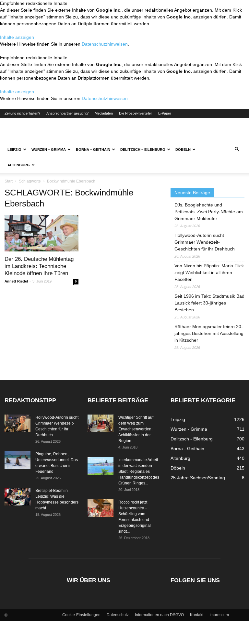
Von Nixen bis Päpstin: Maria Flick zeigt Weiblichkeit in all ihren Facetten (209, 272)
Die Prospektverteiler (135, 113)
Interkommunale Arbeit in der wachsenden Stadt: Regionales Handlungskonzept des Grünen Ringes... (138, 471)
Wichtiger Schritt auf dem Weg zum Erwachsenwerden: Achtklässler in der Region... (135, 429)
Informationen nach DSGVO (159, 615)
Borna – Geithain (93, 149)
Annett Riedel (16, 281)
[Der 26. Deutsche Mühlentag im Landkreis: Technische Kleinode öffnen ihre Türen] (41, 233)
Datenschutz (118, 615)
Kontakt (196, 615)
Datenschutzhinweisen (105, 44)
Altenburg (18, 165)
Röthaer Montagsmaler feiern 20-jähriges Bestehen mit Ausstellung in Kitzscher (208, 333)
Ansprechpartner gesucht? (67, 113)
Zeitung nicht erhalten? (22, 113)
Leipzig (14, 149)
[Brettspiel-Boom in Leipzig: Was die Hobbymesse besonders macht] (17, 496)
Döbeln (183, 149)
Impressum (219, 615)
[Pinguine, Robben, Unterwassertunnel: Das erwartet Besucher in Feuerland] (17, 460)
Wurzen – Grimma (48, 149)
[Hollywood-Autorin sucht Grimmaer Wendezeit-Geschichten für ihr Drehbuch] (17, 423)
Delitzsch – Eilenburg (142, 149)
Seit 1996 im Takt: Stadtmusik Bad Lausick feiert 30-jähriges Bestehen (209, 303)
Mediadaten (104, 113)
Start (9, 181)
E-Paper (164, 113)
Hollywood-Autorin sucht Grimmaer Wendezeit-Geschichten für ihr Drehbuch (204, 242)
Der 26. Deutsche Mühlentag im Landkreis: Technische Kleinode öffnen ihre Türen (39, 266)
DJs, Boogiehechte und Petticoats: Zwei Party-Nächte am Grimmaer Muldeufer (208, 211)
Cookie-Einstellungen (81, 615)
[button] (236, 149)
